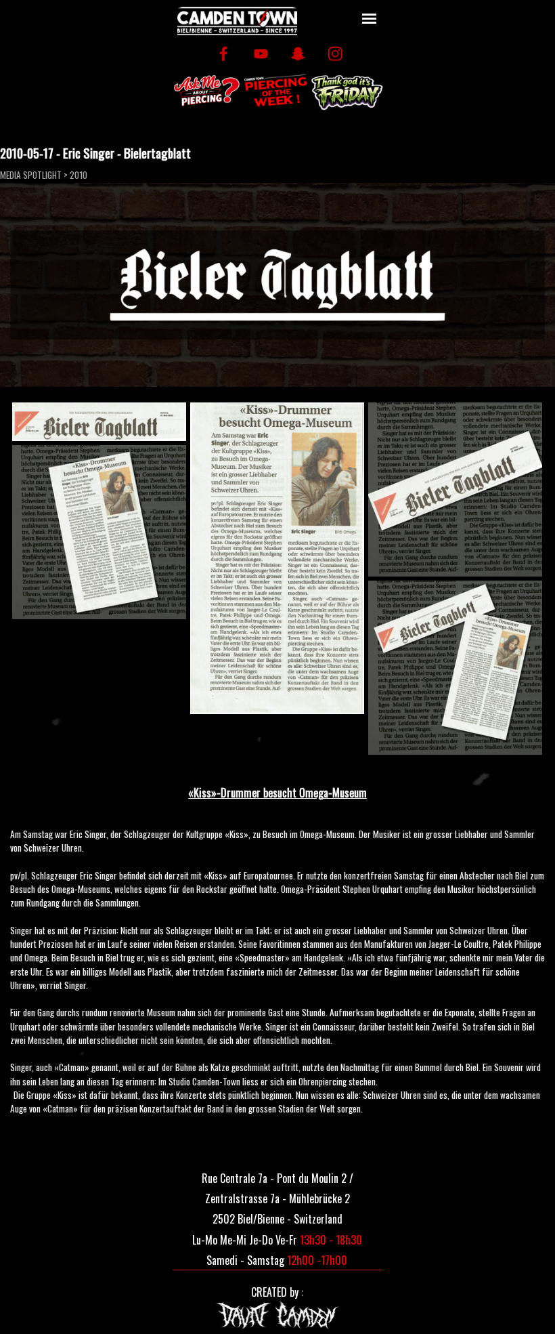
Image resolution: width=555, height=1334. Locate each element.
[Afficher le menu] (369, 18)
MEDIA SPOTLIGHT (31, 175)
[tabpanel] (277, 949)
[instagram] (335, 54)
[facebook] (224, 54)
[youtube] (261, 54)
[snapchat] (298, 54)
